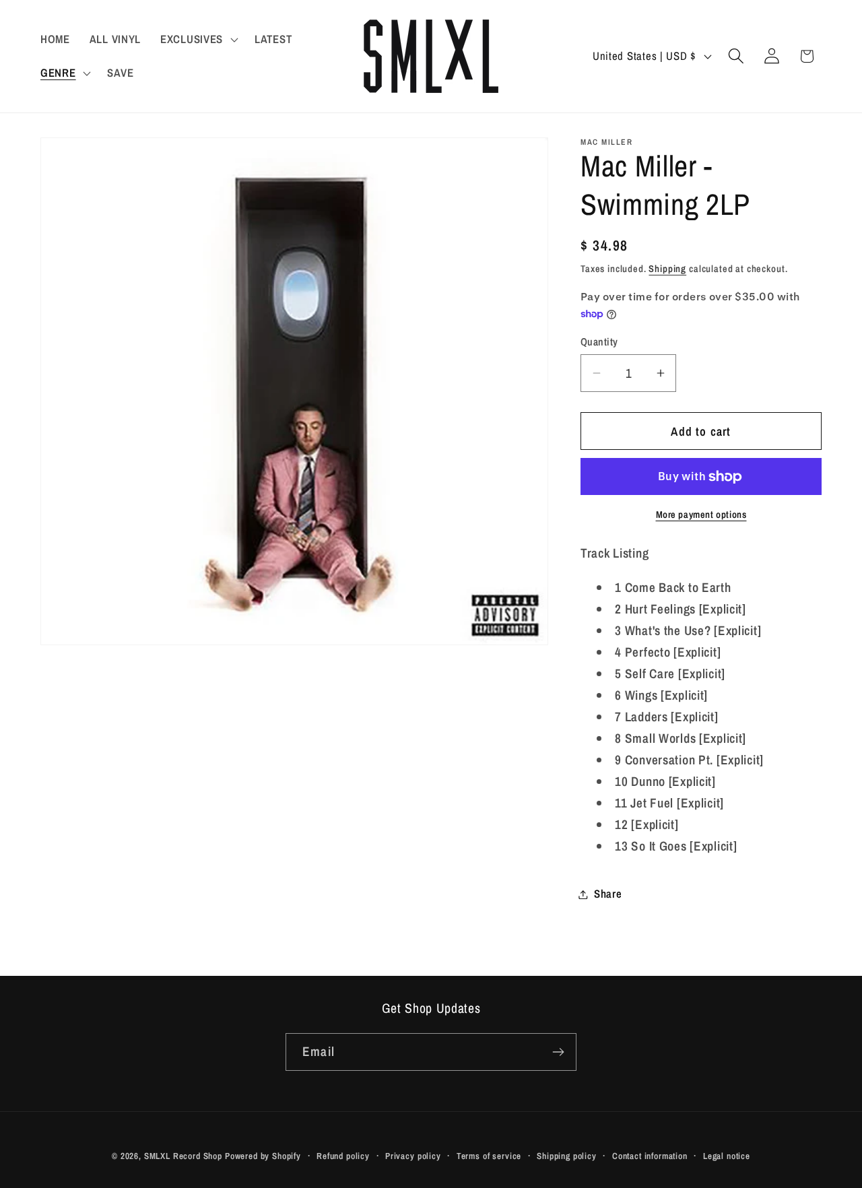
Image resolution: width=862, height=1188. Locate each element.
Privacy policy (413, 1156)
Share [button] (608, 893)
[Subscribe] (558, 1052)
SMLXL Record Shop (183, 1156)
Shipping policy (567, 1156)
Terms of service (489, 1156)
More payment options (701, 514)
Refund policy (343, 1156)
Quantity (599, 342)
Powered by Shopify (263, 1156)
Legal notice (726, 1156)
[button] (198, 40)
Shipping (667, 268)
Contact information (650, 1156)
